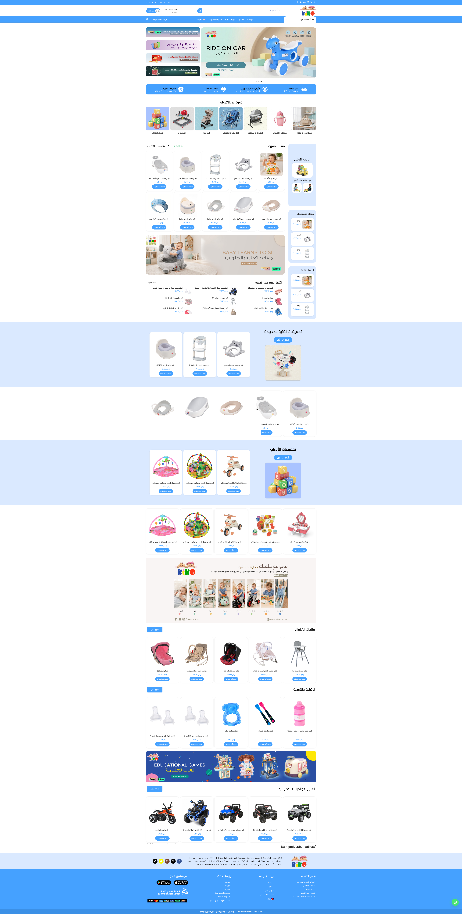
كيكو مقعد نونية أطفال (215, 219)
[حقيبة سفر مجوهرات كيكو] (231, 525)
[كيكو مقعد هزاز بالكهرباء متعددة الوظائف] (162, 654)
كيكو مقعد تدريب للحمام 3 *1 (215, 178)
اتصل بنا (227, 889)
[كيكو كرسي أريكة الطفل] (188, 301)
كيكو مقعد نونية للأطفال (187, 178)
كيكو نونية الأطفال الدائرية (173, 308)
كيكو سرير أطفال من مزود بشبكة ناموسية (197, 425)
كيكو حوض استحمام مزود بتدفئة (260, 288)
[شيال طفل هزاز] (278, 301)
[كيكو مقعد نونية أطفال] (215, 205)
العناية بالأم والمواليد (306, 882)
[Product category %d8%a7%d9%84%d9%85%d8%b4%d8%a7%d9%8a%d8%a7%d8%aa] (206, 121)
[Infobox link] (171, 10)
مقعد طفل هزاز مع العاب (263, 308)
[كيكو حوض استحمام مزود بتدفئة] (278, 291)
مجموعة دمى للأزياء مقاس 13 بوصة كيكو (265, 543)
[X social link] (311, 2)
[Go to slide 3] (256, 81)
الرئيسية (271, 882)
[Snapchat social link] (301, 2)
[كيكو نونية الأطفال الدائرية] (188, 311)
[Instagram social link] (308, 2)
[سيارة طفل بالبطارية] (231, 813)
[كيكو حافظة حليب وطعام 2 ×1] (265, 714)
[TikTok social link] (297, 2)
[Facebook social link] (314, 2)
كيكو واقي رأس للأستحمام (159, 219)
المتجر (271, 886)
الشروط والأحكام (223, 896)
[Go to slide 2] (258, 81)
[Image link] (302, 170)
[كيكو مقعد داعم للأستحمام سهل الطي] (159, 164)
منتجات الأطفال (309, 885)
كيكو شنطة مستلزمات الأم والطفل (215, 308)
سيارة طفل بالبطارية (231, 830)
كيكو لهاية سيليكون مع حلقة (162, 731)
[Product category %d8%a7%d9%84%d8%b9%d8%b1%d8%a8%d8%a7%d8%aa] (231, 121)
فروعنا (227, 885)
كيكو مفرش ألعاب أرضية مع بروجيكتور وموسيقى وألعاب (200, 484)
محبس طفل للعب (196, 671)
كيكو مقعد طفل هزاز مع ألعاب (265, 671)
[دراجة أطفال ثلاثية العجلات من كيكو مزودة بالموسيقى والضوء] (231, 407)
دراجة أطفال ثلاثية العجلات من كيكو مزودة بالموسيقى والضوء (231, 425)
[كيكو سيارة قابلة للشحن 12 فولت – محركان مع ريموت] (196, 813)
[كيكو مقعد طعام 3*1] (233, 301)
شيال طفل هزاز (267, 298)
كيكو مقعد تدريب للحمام (243, 178)
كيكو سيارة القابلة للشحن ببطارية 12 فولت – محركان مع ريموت (300, 831)
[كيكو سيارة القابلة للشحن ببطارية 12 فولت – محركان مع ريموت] (299, 813)
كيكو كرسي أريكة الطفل (174, 298)
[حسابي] (147, 19)
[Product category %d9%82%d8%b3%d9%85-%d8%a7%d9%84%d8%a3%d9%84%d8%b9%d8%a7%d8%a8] (182, 121)
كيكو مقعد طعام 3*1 (220, 298)
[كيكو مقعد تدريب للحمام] (307, 239)
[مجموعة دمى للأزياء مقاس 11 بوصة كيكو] (299, 525)
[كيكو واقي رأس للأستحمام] (159, 205)
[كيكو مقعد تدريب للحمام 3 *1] (307, 253)
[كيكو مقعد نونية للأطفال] (187, 164)
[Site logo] (308, 10)
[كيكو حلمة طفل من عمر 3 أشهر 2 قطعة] (188, 291)
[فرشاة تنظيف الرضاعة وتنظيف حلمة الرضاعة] (231, 714)
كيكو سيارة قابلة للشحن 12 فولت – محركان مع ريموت (196, 831)
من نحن (227, 882)
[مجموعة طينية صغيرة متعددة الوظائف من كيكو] (196, 525)
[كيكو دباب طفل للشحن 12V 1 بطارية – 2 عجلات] (265, 813)
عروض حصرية (268, 890)
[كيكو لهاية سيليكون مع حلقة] (162, 714)
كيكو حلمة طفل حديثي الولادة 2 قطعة (299, 736)
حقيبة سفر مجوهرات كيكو (231, 542)
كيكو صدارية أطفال (271, 178)
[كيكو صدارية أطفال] (307, 224)
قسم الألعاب (310, 889)
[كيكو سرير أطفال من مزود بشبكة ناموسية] (196, 407)
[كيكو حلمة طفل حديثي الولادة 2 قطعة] (299, 716)
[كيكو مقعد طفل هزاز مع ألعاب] (265, 654)
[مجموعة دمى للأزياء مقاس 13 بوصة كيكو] (265, 525)
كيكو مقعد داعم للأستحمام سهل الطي (159, 179)
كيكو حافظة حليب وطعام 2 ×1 (265, 731)
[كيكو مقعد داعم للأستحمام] (243, 205)
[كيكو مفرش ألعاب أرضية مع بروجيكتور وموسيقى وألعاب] (199, 466)
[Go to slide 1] (261, 81)
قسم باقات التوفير (307, 893)
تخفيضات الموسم (267, 895)
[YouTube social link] (304, 2)
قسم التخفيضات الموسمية (304, 896)
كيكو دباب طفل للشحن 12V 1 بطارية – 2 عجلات (265, 831)
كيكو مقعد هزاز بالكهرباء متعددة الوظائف (162, 672)
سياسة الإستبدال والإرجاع (220, 900)
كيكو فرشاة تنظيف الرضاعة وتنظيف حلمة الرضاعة (197, 732)
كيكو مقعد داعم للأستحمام (243, 219)
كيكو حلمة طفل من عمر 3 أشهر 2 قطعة (168, 288)
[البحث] (199, 10)
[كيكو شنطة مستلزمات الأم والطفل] (233, 311)
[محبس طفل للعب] (196, 654)
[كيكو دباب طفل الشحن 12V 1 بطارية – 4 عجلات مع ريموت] (233, 291)
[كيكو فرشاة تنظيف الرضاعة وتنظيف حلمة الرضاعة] (196, 714)
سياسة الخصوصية (222, 893)
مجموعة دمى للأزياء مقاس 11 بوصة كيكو (299, 543)
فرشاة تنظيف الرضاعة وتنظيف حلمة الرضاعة (231, 732)
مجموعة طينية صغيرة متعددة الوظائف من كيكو (196, 543)
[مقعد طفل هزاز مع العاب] (278, 311)
